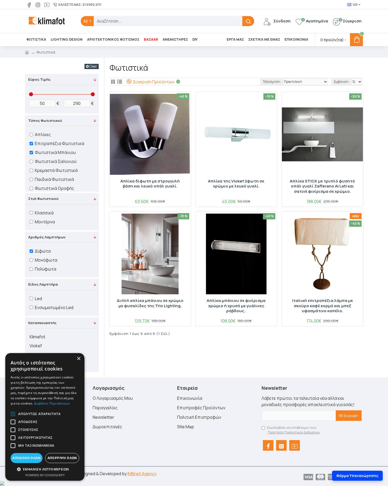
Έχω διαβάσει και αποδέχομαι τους (293, 430)
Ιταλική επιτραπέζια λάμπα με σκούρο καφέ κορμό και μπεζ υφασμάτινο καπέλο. (322, 306)
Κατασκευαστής (42, 322)
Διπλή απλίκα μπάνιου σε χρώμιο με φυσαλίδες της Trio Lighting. (150, 303)
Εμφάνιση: (341, 81)
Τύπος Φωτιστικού (45, 120)
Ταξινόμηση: (272, 81)
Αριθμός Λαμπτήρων (46, 237)
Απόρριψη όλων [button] (62, 458)
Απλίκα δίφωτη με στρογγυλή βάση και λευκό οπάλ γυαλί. (150, 184)
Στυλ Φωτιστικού (43, 198)
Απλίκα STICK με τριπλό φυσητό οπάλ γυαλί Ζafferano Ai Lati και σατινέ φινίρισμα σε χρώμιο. (322, 186)
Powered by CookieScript (45, 475)
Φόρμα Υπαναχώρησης (357, 475)
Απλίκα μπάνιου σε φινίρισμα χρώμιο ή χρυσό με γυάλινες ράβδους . (236, 306)
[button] (13, 414)
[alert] (44, 417)
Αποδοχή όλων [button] (26, 458)
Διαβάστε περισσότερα (51, 403)
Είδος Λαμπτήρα (43, 284)
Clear (93, 66)
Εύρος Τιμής (39, 79)
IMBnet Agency (142, 474)
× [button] (79, 359)
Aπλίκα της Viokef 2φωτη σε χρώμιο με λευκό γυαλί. (236, 184)
